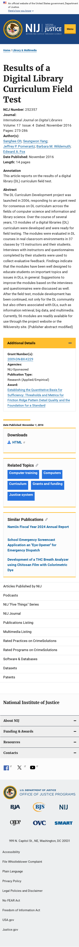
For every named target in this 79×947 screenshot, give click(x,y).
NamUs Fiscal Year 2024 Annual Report (38, 527)
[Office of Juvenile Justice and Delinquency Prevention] (15, 826)
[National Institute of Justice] (64, 810)
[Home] (43, 29)
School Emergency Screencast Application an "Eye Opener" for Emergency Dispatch (31, 545)
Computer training (23, 473)
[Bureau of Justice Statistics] (39, 812)
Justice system (21, 495)
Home (6, 50)
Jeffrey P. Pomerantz (19, 146)
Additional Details (21, 343)
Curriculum (18, 484)
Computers (52, 473)
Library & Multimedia (25, 50)
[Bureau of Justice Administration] (15, 810)
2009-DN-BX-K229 (20, 359)
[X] (20, 768)
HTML (17, 442)
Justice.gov (10, 929)
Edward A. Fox (14, 152)
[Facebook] (7, 768)
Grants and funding (48, 484)
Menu (70, 29)
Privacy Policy (11, 881)
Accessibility (11, 852)
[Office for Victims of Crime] (39, 826)
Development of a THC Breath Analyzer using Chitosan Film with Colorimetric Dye (37, 564)
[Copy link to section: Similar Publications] (45, 519)
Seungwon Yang (35, 141)
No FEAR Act (11, 900)
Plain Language (12, 871)
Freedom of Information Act (21, 910)
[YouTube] (34, 768)
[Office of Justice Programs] (13, 29)
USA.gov (8, 920)
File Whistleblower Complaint (22, 862)
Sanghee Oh (12, 141)
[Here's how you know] (39, 7)
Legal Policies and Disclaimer (22, 891)
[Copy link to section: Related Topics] (36, 465)
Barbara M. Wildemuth (53, 146)
